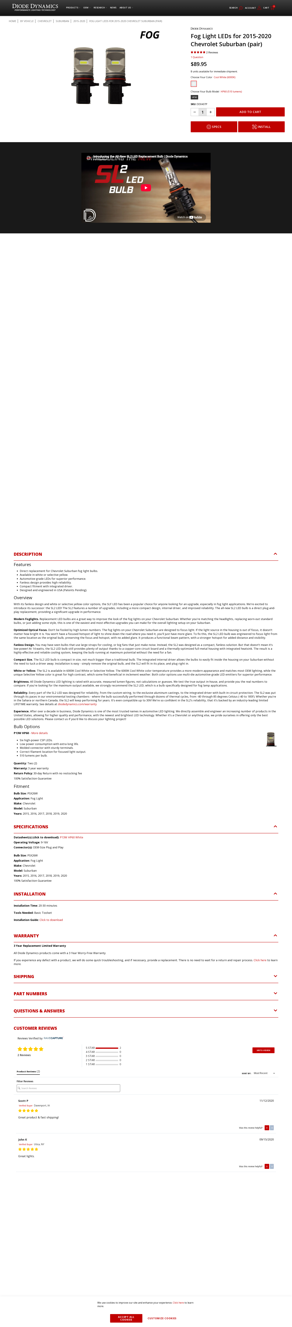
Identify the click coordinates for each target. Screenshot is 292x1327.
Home (12, 21)
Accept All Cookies (126, 1318)
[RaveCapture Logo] (53, 1049)
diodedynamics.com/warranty (77, 715)
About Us (125, 8)
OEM (86, 8)
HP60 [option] (194, 97)
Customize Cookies (162, 1318)
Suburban (62, 21)
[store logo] (35, 8)
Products (72, 8)
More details (39, 744)
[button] (22, 132)
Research (99, 8)
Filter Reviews (25, 1092)
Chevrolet (45, 21)
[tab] (146, 567)
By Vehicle (27, 21)
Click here (260, 971)
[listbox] (235, 84)
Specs (216, 127)
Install (264, 127)
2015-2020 (79, 21)
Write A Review (263, 1061)
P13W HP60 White (71, 848)
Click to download (51, 930)
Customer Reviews (35, 1039)
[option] (194, 84)
